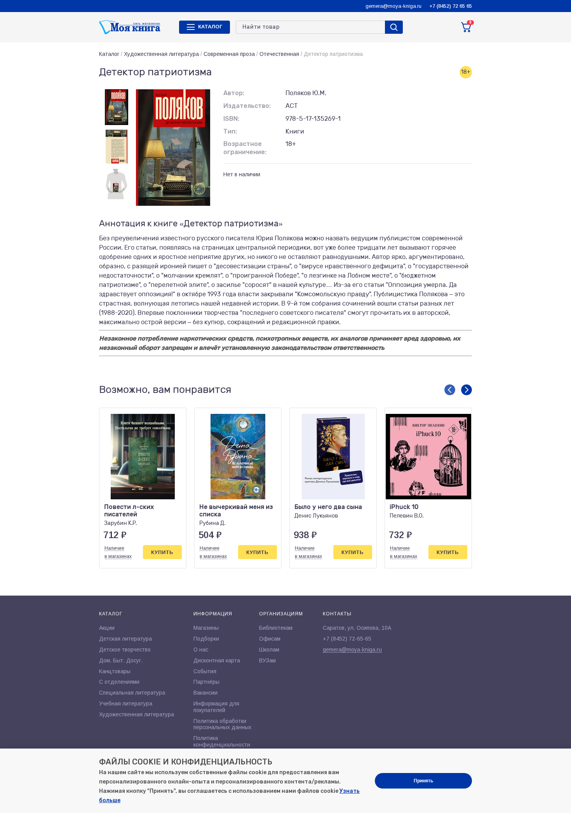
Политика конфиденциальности (221, 741)
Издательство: (247, 105)
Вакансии (205, 693)
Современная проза (229, 54)
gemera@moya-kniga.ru (393, 6)
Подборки (206, 639)
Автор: (233, 93)
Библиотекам (275, 628)
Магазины (206, 628)
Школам (269, 649)
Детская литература (125, 639)
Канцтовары (115, 671)
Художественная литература (161, 54)
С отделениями (119, 682)
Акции (107, 628)
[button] (449, 389)
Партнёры (206, 682)
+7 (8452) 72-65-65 (347, 639)
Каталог (109, 54)
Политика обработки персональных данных (222, 724)
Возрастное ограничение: (244, 148)
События (204, 671)
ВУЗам (267, 660)
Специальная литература (132, 693)
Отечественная (279, 54)
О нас (200, 649)
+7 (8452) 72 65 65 (450, 6)
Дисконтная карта (216, 660)
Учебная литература (125, 703)
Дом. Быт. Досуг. (121, 660)
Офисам (269, 639)
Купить (162, 552)
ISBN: (231, 118)
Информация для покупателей (216, 706)
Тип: (230, 131)
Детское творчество (125, 649)
